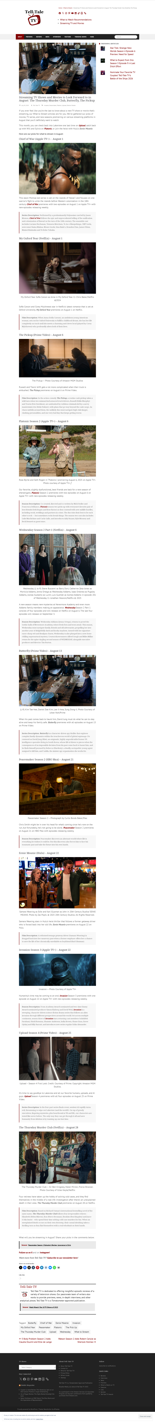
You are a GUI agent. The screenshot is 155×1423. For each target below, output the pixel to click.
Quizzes (103, 1392)
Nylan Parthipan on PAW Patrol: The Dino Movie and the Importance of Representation (38, 1399)
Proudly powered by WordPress (27, 1409)
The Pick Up (71, 1327)
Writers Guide (65, 1375)
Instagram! (45, 1252)
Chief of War (46, 1323)
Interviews (57, 37)
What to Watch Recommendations (76, 19)
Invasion (46, 105)
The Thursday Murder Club (33, 1331)
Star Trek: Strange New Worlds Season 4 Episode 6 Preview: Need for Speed (122, 51)
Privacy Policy (65, 1373)
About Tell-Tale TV (66, 1366)
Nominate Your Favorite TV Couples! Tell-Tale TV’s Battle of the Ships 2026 (122, 75)
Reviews (39, 37)
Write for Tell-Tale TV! (67, 1371)
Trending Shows (80, 37)
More (92, 37)
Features (68, 37)
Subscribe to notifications (107, 1366)
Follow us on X (26, 1252)
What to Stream (67, 8)
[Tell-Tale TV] (34, 17)
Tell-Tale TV (36, 105)
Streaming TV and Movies (72, 23)
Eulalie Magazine (27, 1385)
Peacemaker (52, 105)
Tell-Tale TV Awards (107, 1394)
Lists (102, 1390)
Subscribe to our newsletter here (62, 1257)
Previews (29, 37)
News (47, 37)
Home (60, 8)
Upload (64, 105)
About (20, 37)
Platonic (59, 105)
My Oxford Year (28, 1327)
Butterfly (32, 1323)
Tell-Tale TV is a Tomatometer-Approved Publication (75, 1383)
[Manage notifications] (149, 1409)
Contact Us (64, 1368)
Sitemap (63, 1378)
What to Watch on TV (107, 1385)
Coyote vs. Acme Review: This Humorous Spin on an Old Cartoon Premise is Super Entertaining (37, 1391)
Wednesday (70, 607)
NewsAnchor (48, 1409)
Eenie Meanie (62, 1323)
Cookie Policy (39, 1419)
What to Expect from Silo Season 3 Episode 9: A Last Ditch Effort (122, 63)
